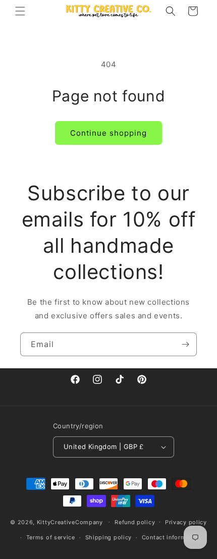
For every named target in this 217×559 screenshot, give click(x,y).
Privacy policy (186, 522)
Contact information (171, 537)
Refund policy (135, 522)
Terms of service (50, 537)
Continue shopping (108, 133)
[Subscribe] (185, 344)
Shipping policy (108, 537)
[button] (20, 11)
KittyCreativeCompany (70, 521)
